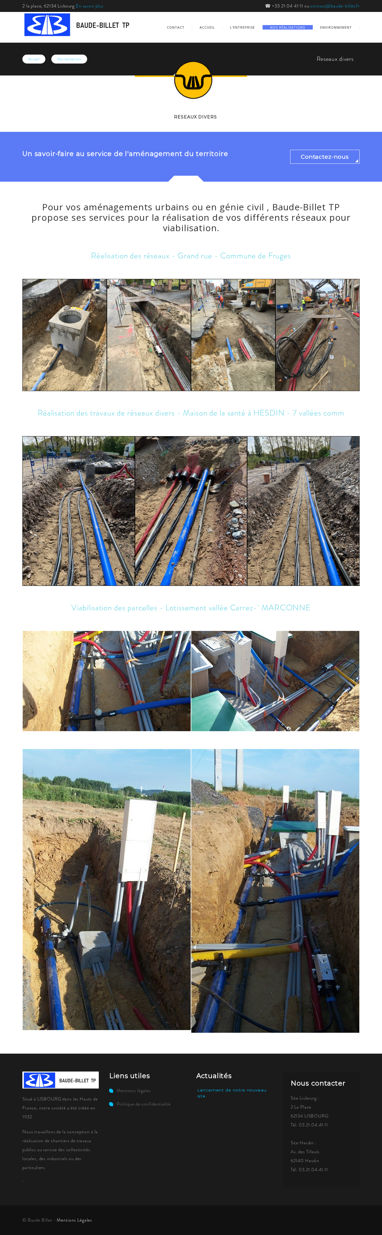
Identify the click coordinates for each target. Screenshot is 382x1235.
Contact (175, 27)
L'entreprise (242, 27)
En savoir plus (90, 6)
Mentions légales (134, 1090)
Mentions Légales (74, 1220)
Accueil (207, 27)
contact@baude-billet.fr (335, 6)
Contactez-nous (325, 156)
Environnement (336, 27)
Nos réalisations (287, 27)
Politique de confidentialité (144, 1104)
